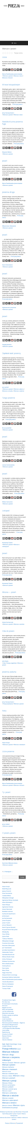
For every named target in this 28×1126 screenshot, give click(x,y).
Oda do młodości (7, 1040)
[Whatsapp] (9, 69)
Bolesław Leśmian (7, 911)
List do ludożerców (7, 1011)
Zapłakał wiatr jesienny (11, 353)
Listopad (5, 510)
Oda (4, 663)
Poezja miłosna (9, 1048)
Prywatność (19, 1123)
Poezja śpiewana (8, 704)
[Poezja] (14, 5)
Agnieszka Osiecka (7, 907)
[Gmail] (12, 69)
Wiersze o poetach (8, 1078)
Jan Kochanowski (7, 918)
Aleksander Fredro (7, 952)
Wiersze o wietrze (19, 391)
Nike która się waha (8, 1013)
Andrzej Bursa (6, 966)
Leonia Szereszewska (8, 465)
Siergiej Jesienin (6, 344)
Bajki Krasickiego (11, 1044)
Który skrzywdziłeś (7, 1009)
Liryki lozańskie (6, 1019)
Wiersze (12, 1123)
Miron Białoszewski (8, 963)
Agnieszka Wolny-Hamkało (10, 900)
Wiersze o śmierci (9, 1102)
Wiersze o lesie (18, 115)
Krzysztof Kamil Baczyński (9, 929)
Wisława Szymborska (8, 961)
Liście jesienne (8, 751)
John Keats (5, 661)
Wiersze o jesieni (8, 76)
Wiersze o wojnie (7, 1098)
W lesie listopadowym (11, 84)
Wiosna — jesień (9, 592)
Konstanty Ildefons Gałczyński (11, 977)
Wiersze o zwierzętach (10, 1100)
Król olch (4, 1005)
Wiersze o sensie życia (9, 1089)
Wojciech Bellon (7, 152)
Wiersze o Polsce (7, 1083)
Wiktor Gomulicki (7, 502)
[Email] (18, 69)
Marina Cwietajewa (8, 984)
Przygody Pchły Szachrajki (9, 1026)
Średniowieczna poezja (10, 1107)
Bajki (3, 1044)
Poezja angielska (11, 663)
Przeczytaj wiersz (18, 104)
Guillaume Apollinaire (8, 914)
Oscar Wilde (5, 934)
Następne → (9, 871)
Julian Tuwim (6, 923)
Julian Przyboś (6, 920)
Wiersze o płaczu (19, 389)
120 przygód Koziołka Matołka (11, 1028)
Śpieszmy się (6, 1032)
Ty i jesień (6, 792)
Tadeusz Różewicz (7, 938)
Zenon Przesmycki (7, 986)
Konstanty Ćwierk (7, 542)
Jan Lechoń (5, 387)
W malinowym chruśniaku (10, 1004)
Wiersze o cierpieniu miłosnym (11, 1058)
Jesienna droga (8, 192)
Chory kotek (5, 1030)
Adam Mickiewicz (7, 902)
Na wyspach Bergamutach (10, 1024)
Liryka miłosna (7, 1046)
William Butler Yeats (8, 957)
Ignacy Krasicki (6, 891)
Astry (4, 710)
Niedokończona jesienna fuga (12, 122)
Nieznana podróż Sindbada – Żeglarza (13, 1023)
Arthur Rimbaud (7, 959)
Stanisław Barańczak (8, 954)
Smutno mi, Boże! (7, 1034)
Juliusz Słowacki (7, 925)
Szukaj (22, 877)
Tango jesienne (8, 397)
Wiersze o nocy (18, 1076)
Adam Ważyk (6, 904)
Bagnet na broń (6, 1007)
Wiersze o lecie (18, 76)
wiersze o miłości (16, 1117)
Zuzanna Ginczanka (8, 943)
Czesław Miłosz (6, 895)
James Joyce (5, 916)
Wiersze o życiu (19, 1105)
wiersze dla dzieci (5, 1117)
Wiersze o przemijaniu (8, 1085)
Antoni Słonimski (7, 909)
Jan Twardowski (7, 948)
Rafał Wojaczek (6, 889)
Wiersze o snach (6, 1091)
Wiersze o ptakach (7, 1087)
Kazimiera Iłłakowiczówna (9, 863)
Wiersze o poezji (9, 1080)
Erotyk (19, 1044)
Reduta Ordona (6, 1036)
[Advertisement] (14, 26)
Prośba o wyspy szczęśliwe (10, 1015)
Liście (4, 57)
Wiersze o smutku (7, 391)
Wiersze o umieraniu (9, 1093)
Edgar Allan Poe (7, 972)
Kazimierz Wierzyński (8, 945)
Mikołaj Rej (5, 932)
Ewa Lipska (5, 968)
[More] (20, 69)
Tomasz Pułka (6, 988)
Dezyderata (5, 1017)
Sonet (19, 1049)
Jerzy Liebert (6, 824)
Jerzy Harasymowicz (8, 113)
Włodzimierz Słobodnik (9, 226)
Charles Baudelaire (8, 982)
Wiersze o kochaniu (8, 1067)
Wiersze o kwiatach (19, 744)
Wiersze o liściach (7, 78)
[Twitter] (6, 69)
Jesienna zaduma (9, 672)
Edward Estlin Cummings (9, 975)
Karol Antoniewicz (7, 265)
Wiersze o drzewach (7, 1062)
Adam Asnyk (6, 742)
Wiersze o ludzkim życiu (10, 1073)
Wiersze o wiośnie (19, 624)
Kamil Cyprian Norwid (8, 927)
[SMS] (15, 69)
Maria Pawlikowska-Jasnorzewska (12, 74)
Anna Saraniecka (7, 893)
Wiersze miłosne (10, 1051)
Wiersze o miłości (7, 1076)
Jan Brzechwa (18, 1112)
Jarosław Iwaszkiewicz (8, 950)
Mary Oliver (5, 970)
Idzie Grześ (5, 1038)
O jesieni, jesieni (8, 833)
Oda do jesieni (8, 631)
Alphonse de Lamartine (9, 307)
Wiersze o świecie (7, 1105)
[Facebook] (3, 69)
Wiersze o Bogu (8, 1055)
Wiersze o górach (19, 1062)
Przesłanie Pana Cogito (9, 1000)
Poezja (7, 1123)
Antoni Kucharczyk (7, 622)
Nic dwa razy (6, 1002)
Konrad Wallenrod (7, 1021)
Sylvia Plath (5, 936)
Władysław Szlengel (8, 898)
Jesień (4, 160)
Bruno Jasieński (6, 428)
